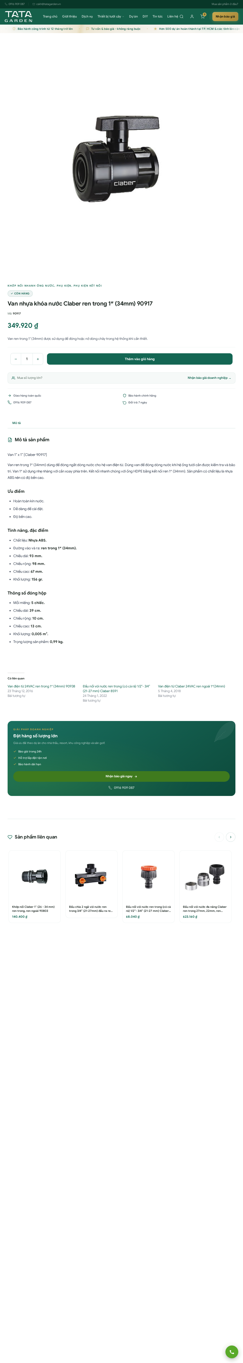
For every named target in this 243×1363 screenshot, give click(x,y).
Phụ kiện (64, 285)
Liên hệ (172, 16)
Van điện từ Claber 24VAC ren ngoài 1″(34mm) (191, 686)
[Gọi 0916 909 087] (231, 1352)
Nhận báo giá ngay (119, 776)
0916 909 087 (17, 4)
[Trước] (219, 837)
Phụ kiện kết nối (88, 285)
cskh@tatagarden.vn (48, 4)
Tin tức (158, 16)
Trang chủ (50, 16)
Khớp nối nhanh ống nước (31, 285)
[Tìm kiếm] (182, 17)
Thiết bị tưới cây (109, 16)
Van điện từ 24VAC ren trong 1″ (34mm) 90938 (41, 686)
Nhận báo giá (225, 16)
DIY (145, 16)
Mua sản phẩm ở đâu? (225, 4)
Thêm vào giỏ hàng (140, 359)
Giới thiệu (69, 16)
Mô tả (16, 423)
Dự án (133, 16)
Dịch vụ (87, 16)
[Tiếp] (230, 837)
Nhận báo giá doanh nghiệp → (209, 378)
